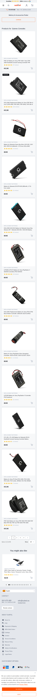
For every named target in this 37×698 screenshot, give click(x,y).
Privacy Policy (8, 651)
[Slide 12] (28, 585)
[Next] (28, 537)
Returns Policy (9, 642)
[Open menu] (4, 5)
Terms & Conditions (10, 638)
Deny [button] (19, 694)
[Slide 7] (19, 585)
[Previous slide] (6, 585)
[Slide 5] (16, 585)
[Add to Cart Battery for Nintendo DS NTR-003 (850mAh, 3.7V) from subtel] (31, 194)
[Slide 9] (23, 585)
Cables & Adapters (9, 568)
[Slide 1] (9, 585)
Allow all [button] (19, 689)
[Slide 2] (11, 585)
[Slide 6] (17, 585)
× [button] (35, 673)
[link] (10, 537)
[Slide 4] (14, 585)
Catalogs (7, 632)
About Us (7, 620)
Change (18, 19)
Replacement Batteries (11, 58)
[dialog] (18, 684)
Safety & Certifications (11, 648)
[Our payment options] (6, 667)
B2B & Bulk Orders (10, 629)
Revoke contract (7, 608)
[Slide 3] (12, 585)
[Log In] (26, 5)
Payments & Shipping (11, 626)
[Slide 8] (21, 585)
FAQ (6, 623)
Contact (7, 635)
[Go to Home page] (17, 5)
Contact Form (21, 602)
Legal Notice (8, 654)
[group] (8, 65)
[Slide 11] (26, 585)
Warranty (7, 645)
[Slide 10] (24, 585)
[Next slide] (31, 585)
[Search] (8, 5)
